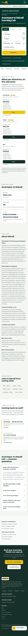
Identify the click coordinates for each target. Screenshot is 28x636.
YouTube (22, 590)
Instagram (17, 590)
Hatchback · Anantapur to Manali (9, 524)
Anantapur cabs (7, 6)
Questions (24, 68)
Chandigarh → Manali (17, 389)
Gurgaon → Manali (16, 385)
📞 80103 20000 (14, 567)
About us (4, 610)
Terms (3, 619)
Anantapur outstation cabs (8, 602)
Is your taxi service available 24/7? (11, 507)
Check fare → (14, 52)
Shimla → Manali (18, 392)
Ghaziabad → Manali (7, 392)
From (6, 32)
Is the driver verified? (9, 490)
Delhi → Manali (6, 385)
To (6, 37)
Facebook (4, 590)
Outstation (5, 29)
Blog (3, 608)
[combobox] (15, 34)
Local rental (12, 29)
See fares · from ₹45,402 (14, 562)
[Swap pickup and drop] (23, 35)
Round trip (16, 68)
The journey (9, 68)
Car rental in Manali (6, 539)
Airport (20, 29)
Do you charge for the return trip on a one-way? (12, 501)
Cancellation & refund (7, 614)
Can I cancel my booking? (10, 495)
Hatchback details (7, 115)
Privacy (3, 616)
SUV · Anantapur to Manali (8, 528)
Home (1, 6)
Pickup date (5, 41)
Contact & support (6, 612)
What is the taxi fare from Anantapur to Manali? (11, 468)
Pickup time (17, 41)
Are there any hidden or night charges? (12, 485)
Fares (2, 68)
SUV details (5, 164)
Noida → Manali (6, 389)
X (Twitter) (10, 590)
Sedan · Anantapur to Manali (8, 526)
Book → (14, 112)
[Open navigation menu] (24, 2)
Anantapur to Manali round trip (9, 534)
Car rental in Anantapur (7, 536)
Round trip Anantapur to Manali (9, 596)
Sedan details (6, 139)
